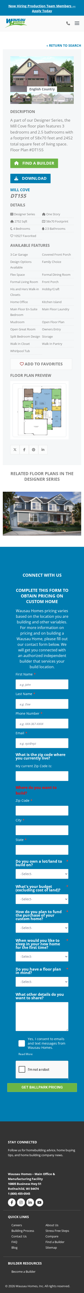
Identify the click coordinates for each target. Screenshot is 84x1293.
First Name (26, 674)
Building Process (22, 1231)
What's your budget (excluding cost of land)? (42, 889)
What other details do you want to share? (40, 996)
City (20, 820)
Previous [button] (8, 511)
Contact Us (19, 1236)
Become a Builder (23, 1271)
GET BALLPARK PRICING (42, 1087)
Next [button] (76, 511)
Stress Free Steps (57, 1231)
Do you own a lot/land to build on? (42, 863)
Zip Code (24, 800)
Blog (14, 1247)
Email (21, 733)
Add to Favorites (43, 364)
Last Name (25, 694)
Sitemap (51, 1247)
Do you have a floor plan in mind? (42, 971)
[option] (42, 74)
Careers (16, 1225)
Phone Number (29, 713)
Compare (52, 1236)
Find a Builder (38, 163)
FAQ (14, 1242)
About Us (52, 1225)
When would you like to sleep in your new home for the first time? (42, 944)
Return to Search (64, 45)
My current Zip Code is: (34, 766)
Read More (25, 1054)
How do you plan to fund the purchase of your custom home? (42, 915)
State (21, 839)
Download (34, 178)
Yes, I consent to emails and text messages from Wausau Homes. (46, 1043)
